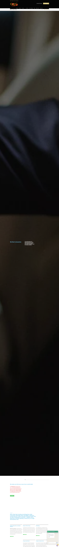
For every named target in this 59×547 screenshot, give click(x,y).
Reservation (17, 0)
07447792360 (39, 3)
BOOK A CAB (46, 3)
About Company (12, 0)
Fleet (14, 0)
